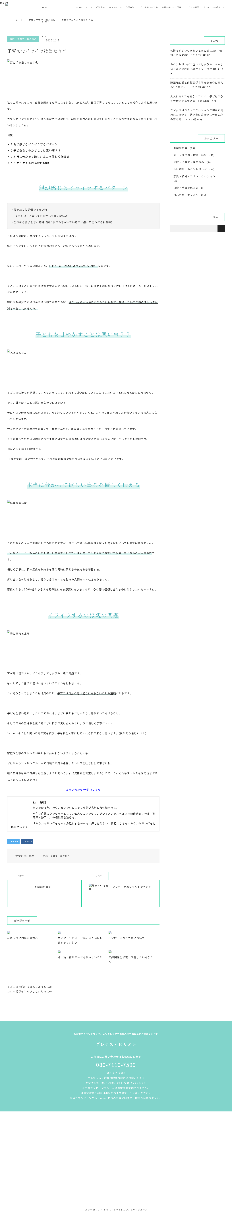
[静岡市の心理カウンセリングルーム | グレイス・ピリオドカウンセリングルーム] (116, 1194)
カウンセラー (115, 7)
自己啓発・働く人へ (186, 195)
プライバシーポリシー (214, 7)
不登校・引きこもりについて (127, 938)
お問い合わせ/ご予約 (172, 7)
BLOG (89, 7)
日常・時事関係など (186, 187)
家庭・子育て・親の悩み (56, 855)
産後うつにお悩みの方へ (22, 938)
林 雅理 (29, 855)
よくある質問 (192, 7)
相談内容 (100, 7)
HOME (79, 7)
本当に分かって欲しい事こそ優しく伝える (40, 156)
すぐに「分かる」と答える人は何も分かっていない (80, 940)
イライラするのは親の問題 (30, 163)
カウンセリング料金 (148, 7)
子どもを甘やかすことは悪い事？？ (36, 150)
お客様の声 (180, 148)
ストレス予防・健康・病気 (190, 155)
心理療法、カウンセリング (190, 169)
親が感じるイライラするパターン (34, 144)
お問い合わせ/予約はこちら (83, 789)
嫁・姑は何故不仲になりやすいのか (80, 957)
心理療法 (130, 7)
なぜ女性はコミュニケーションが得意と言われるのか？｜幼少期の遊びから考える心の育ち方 (196, 114)
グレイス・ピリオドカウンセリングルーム (124, 1209)
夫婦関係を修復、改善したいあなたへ (131, 959)
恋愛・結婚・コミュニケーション (194, 176)
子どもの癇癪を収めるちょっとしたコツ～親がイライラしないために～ (29, 989)
